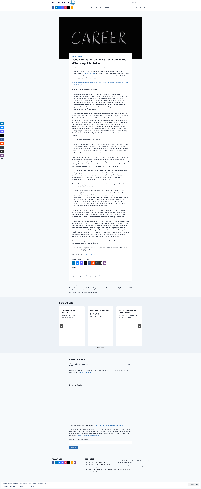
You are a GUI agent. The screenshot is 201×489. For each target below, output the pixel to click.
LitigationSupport (77, 56)
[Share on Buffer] (97, 263)
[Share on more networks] (100, 263)
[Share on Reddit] (93, 263)
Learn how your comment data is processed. (109, 425)
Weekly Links (117, 8)
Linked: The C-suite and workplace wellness (102, 469)
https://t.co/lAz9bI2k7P (85, 372)
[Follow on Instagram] (65, 7)
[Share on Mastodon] (81, 263)
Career (75, 276)
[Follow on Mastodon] (62, 7)
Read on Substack (124, 469)
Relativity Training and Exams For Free (100, 464)
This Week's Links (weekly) (96, 462)
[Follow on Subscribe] (75, 462)
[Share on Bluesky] (77, 263)
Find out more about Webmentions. (88, 435)
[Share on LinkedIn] (73, 263)
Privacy (96, 276)
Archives (125, 8)
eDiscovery (82, 276)
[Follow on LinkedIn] (56, 7)
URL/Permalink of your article (78, 439)
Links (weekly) (92, 467)
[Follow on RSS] (72, 7)
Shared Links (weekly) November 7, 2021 (119, 286)
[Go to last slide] (61, 326)
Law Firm (89, 276)
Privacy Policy (134, 8)
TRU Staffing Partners (88, 73)
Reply (129, 364)
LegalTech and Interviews (100, 310)
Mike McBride (76, 67)
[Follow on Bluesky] (59, 7)
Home (92, 8)
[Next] (139, 326)
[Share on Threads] (85, 263)
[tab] (97, 347)
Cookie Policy (32, 486)
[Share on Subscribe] (104, 263)
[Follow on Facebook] (53, 7)
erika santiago (80, 364)
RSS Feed (108, 8)
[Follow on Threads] (68, 7)
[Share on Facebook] (89, 263)
